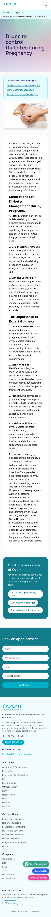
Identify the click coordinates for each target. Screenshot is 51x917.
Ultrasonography (10, 786)
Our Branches (8, 859)
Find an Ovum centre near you (22, 94)
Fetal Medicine (9, 783)
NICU (4, 798)
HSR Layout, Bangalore (12, 830)
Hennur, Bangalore (10, 838)
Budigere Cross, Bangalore (14, 842)
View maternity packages (20, 89)
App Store (28, 754)
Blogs (16, 12)
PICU (4, 790)
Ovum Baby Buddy (38, 877)
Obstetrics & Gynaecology (14, 767)
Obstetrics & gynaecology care (23, 85)
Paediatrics (7, 771)
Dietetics (6, 802)
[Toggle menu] (46, 5)
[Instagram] (8, 736)
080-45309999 (14, 742)
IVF (3, 779)
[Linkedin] (21, 736)
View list (12, 903)
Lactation (6, 806)
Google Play (11, 754)
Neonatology (8, 794)
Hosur (5, 846)
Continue (23, 684)
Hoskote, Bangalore (11, 823)
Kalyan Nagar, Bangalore (13, 819)
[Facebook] (3, 736)
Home (6, 12)
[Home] (10, 5)
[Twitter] (12, 736)
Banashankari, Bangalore (13, 826)
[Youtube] (17, 736)
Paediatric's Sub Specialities (15, 775)
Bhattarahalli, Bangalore (13, 834)
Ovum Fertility (40, 871)
